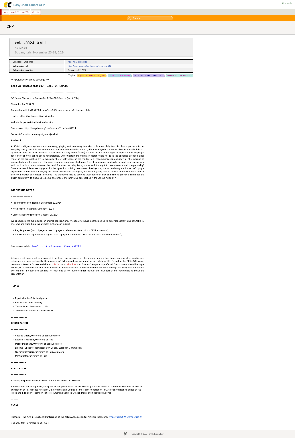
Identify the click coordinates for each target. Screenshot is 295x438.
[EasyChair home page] (7, 7)
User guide (287, 3)
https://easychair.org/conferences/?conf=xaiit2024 (90, 66)
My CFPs (25, 12)
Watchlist (35, 12)
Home (5, 12)
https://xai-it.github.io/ (77, 62)
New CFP (15, 12)
